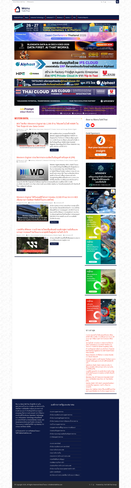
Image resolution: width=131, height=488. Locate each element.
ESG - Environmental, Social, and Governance (40, 235)
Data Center (40, 129)
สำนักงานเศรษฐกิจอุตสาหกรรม (59, 418)
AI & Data (33, 129)
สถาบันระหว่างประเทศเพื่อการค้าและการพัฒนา (65, 475)
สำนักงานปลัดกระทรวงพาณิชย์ (59, 446)
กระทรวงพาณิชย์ (55, 443)
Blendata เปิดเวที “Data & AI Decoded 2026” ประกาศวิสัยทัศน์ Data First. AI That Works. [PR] (100, 379)
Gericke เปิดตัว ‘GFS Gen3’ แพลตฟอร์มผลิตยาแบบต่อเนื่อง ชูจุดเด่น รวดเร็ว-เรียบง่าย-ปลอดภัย (100, 385)
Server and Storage (62, 129)
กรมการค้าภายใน (55, 453)
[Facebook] (103, 2)
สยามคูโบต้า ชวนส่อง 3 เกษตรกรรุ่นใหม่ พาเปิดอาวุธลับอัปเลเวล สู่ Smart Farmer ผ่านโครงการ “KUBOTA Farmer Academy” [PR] (99, 344)
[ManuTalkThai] (22, 9)
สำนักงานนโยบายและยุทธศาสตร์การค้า (62, 469)
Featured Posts (18, 17)
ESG (74, 17)
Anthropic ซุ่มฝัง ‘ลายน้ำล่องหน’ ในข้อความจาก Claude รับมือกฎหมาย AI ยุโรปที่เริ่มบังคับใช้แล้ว (100, 361)
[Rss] (101, 2)
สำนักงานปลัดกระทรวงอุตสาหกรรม (61, 415)
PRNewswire (30, 2)
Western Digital (72, 129)
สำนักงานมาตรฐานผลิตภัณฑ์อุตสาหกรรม (63, 434)
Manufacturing (39, 203)
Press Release (60, 160)
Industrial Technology (37, 17)
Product (54, 129)
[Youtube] (105, 2)
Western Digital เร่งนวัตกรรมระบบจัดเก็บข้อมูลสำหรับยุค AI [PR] (46, 157)
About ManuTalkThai (19, 2)
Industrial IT (50, 17)
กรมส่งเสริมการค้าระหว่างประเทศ (60, 465)
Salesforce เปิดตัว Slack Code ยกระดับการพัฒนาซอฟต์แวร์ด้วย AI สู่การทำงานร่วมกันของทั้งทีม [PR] (99, 367)
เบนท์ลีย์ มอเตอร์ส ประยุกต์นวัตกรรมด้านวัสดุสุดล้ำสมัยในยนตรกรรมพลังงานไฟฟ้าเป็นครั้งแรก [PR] (100, 373)
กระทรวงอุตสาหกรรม (56, 411)
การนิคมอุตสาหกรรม (56, 437)
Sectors (68, 17)
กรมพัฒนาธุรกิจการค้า (57, 462)
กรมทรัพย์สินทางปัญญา (57, 459)
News (26, 17)
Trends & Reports (83, 17)
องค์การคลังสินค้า (55, 472)
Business (59, 17)
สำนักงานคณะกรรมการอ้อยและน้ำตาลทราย (64, 421)
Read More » (54, 150)
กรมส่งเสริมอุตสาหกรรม (57, 430)
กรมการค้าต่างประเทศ (57, 450)
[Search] (117, 1)
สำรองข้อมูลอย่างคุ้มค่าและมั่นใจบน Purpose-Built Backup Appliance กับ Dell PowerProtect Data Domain (100, 350)
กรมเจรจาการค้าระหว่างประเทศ (60, 456)
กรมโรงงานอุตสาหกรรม (57, 424)
